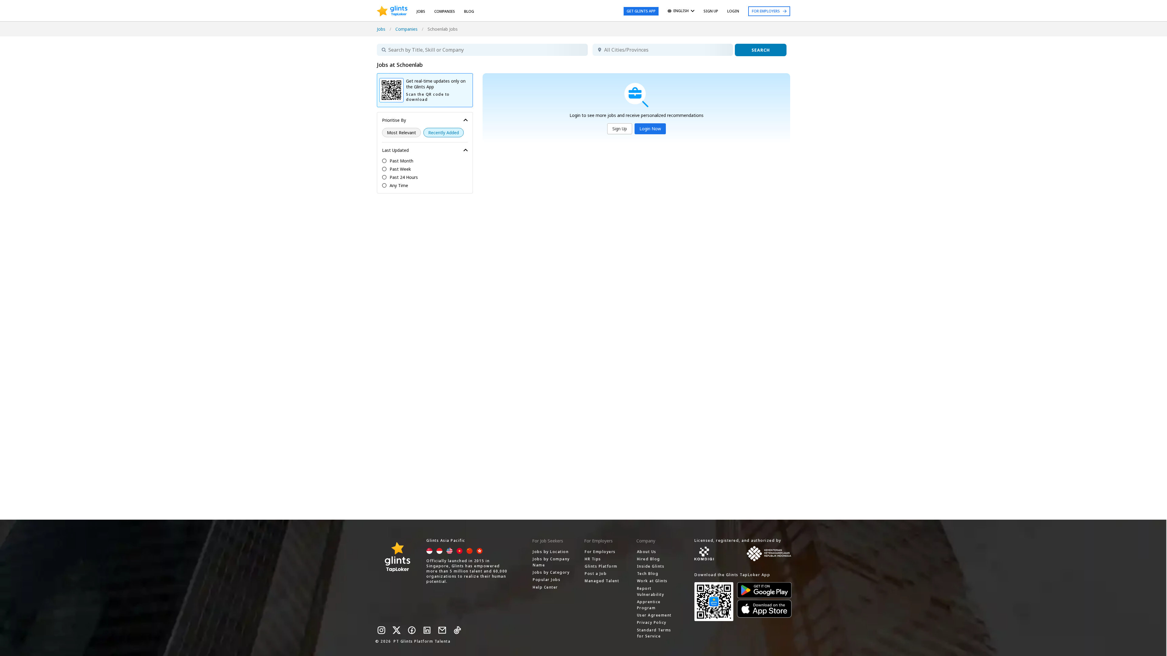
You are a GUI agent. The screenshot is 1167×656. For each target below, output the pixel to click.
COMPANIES (444, 11)
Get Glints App (641, 11)
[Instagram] (381, 630)
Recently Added (443, 132)
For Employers (766, 11)
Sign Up (619, 129)
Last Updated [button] (395, 150)
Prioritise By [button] (394, 120)
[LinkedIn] (427, 630)
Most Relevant (401, 132)
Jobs (421, 11)
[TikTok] (457, 630)
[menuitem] (681, 11)
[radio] (401, 132)
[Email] (442, 630)
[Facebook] (412, 630)
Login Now (650, 129)
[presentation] (392, 11)
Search (761, 50)
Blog (469, 11)
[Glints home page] (392, 11)
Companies (406, 29)
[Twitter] (397, 630)
